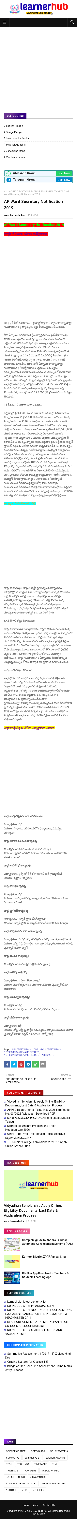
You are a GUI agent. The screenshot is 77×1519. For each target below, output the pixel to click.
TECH (9, 1464)
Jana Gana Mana (15, 150)
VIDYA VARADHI (38, 1477)
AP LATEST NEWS (21, 1049)
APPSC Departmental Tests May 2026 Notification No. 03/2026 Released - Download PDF (38, 1111)
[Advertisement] (38, 67)
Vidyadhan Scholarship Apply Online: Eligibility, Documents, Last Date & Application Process (35, 1103)
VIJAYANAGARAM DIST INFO (21, 1483)
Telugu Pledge (14, 132)
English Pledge (14, 125)
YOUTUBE (11, 1490)
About (36, 1505)
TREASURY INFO (50, 1470)
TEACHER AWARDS (54, 1457)
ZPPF (25, 1490)
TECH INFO (23, 1464)
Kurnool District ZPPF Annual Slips (44, 1256)
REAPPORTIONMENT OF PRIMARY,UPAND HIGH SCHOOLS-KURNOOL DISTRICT (36, 1323)
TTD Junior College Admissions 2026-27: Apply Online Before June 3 (36, 1144)
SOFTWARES (38, 1451)
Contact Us (49, 1505)
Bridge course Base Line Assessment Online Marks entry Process (38, 1368)
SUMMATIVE (12, 1457)
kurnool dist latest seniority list (26, 1301)
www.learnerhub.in (14, 215)
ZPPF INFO (38, 1490)
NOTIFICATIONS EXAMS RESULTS (21, 1052)
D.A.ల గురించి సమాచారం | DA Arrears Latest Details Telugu (37, 1119)
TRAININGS (12, 1470)
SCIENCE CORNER (16, 1451)
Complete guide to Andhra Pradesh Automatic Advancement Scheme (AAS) (47, 1242)
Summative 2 (32, 1457)
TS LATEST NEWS (15, 1477)
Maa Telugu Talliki (16, 144)
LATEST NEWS (53, 1049)
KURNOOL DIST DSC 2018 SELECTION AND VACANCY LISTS (33, 1332)
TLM (54, 1464)
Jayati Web (39, 1513)
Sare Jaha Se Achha (17, 138)
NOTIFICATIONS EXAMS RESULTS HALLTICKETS (38, 191)
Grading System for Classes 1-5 (27, 1361)
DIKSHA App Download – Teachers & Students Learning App (45, 1275)
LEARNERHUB (40, 1511)
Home (7, 191)
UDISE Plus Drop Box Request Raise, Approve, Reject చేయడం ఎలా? (35, 1135)
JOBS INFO (38, 1049)
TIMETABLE (40, 1464)
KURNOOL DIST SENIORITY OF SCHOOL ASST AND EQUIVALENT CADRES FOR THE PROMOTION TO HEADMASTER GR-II (38, 1313)
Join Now (64, 173)
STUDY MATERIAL (59, 1451)
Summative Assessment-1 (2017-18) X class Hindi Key (38, 1355)
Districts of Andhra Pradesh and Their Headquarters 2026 (30, 1127)
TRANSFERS (29, 1470)
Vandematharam (15, 157)
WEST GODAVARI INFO (54, 1483)
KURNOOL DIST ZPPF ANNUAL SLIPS (30, 1306)
